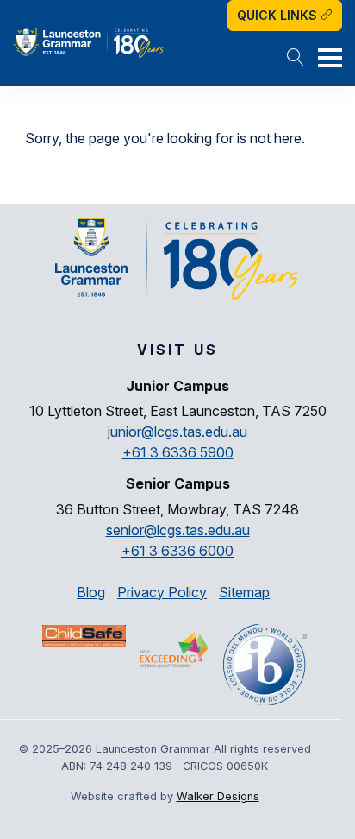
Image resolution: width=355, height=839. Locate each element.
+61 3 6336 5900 (178, 452)
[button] (295, 58)
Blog (91, 592)
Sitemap (244, 592)
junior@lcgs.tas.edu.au (177, 431)
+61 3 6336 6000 (177, 550)
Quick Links (279, 15)
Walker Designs (218, 796)
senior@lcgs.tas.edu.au (178, 530)
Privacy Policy (162, 592)
